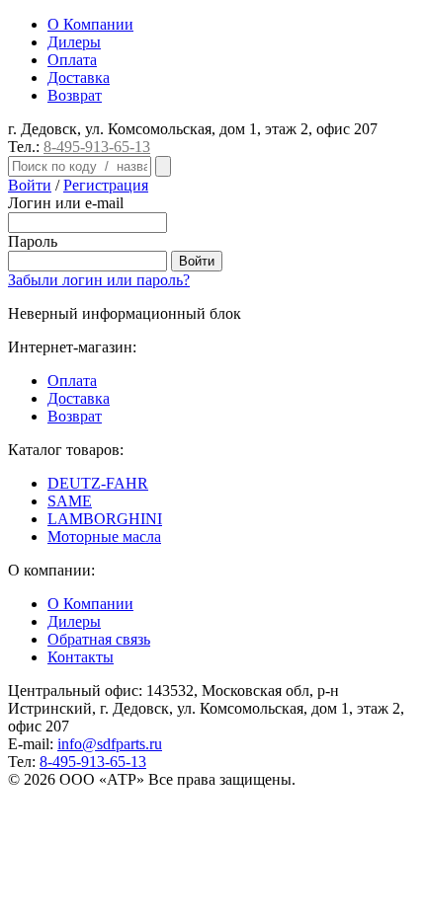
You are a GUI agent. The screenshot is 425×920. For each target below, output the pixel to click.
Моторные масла (104, 536)
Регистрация (105, 185)
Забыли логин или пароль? (99, 279)
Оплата (72, 59)
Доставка (78, 77)
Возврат (74, 95)
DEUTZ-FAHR (97, 483)
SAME (69, 501)
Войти (29, 185)
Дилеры (74, 42)
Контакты (80, 657)
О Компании (90, 24)
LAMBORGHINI (104, 518)
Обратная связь (98, 639)
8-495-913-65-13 (96, 146)
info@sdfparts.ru (109, 743)
